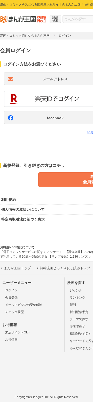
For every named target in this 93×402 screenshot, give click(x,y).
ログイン (11, 290)
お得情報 (11, 339)
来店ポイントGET (17, 332)
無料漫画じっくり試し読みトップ (65, 268)
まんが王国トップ (17, 268)
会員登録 (11, 297)
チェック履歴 (14, 312)
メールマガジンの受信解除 (23, 305)
